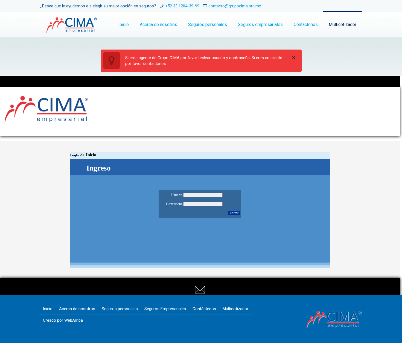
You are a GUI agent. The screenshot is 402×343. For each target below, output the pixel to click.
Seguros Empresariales (165, 308)
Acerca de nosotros (77, 308)
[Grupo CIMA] (71, 24)
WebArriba (73, 320)
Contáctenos (204, 308)
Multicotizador (235, 308)
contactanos (154, 63)
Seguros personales (120, 308)
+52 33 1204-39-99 (182, 6)
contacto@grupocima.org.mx (234, 6)
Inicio (48, 308)
